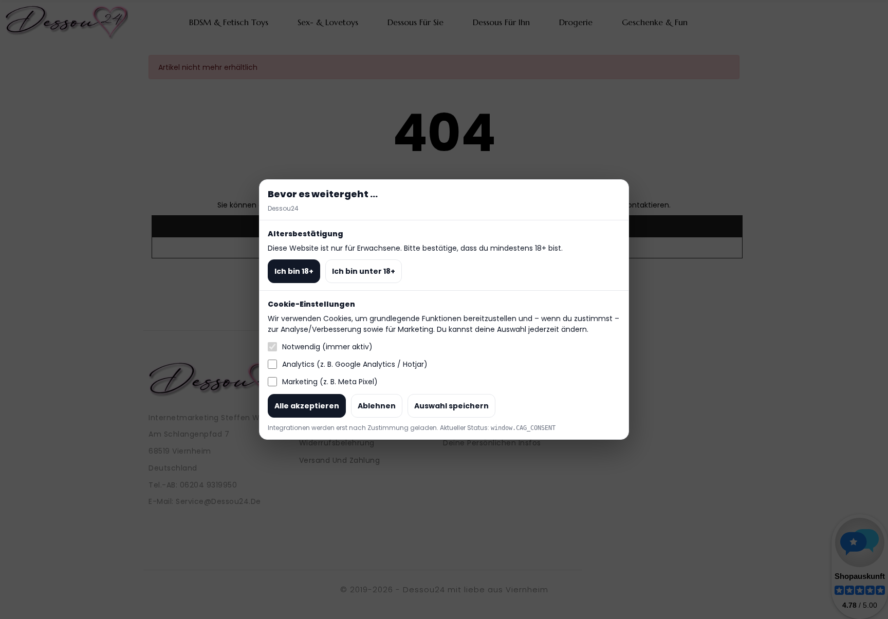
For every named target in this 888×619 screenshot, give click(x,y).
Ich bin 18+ (293, 271)
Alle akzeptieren (306, 406)
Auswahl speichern (451, 406)
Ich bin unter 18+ (363, 271)
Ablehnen (377, 406)
